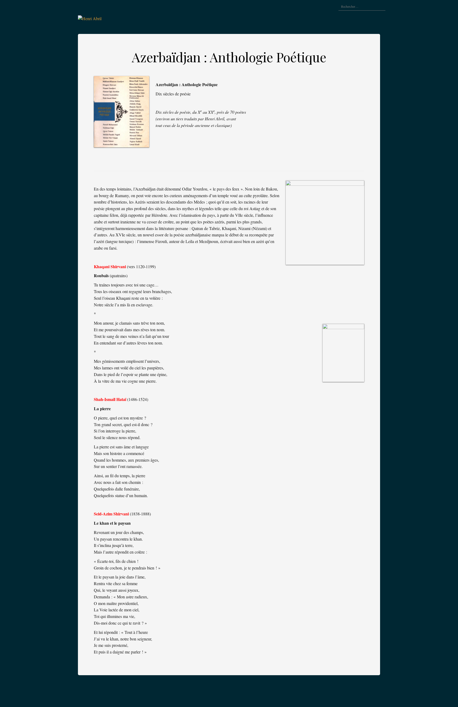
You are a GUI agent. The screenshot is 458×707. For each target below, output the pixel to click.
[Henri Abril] (90, 18)
